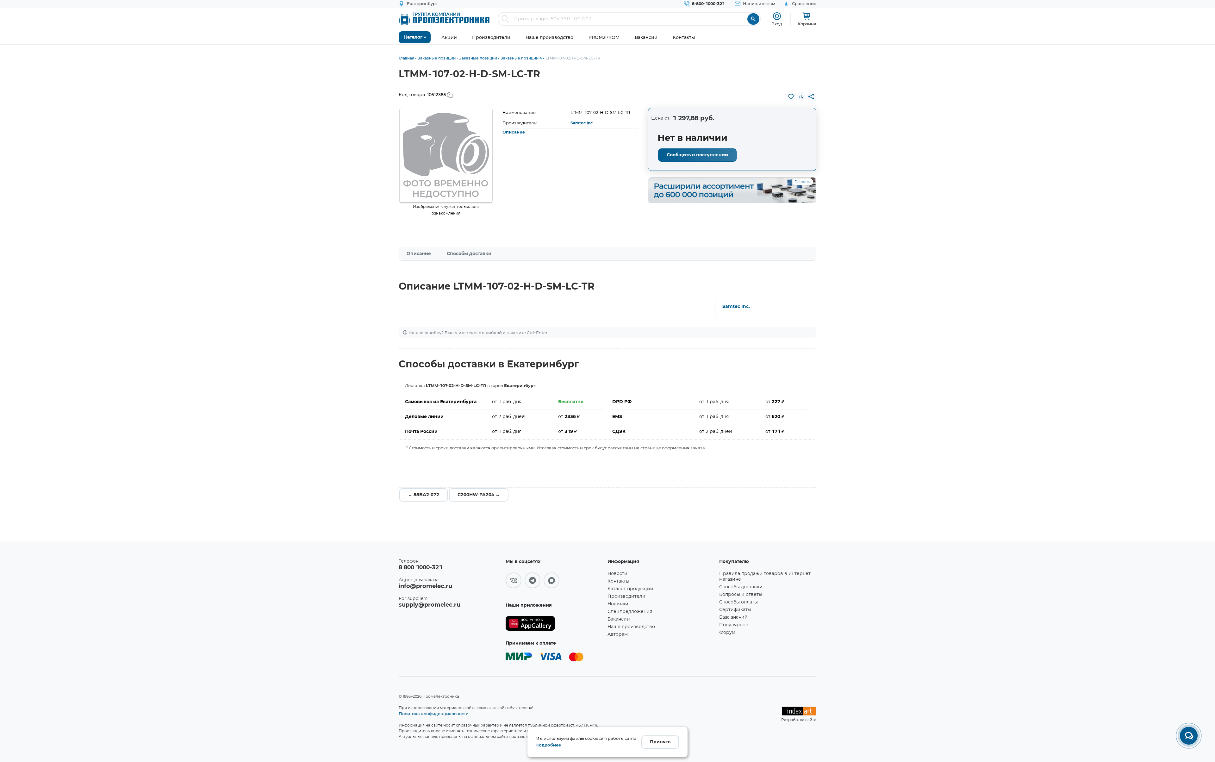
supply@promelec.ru (429, 605)
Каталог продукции (630, 589)
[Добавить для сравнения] (801, 96)
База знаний (733, 617)
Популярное (733, 625)
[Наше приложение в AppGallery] (554, 623)
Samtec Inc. (582, 123)
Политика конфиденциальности (434, 713)
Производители (626, 596)
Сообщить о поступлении (697, 155)
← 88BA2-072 (423, 495)
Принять (660, 742)
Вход (776, 23)
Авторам (618, 634)
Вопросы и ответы (740, 594)
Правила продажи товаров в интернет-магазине (765, 577)
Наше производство (631, 627)
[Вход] (777, 16)
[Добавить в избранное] (791, 96)
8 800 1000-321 (420, 568)
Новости (617, 574)
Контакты (618, 581)
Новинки (618, 604)
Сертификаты (735, 610)
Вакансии (619, 619)
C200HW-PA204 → (479, 495)
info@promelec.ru (425, 586)
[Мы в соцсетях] (513, 580)
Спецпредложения (630, 611)
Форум (727, 632)
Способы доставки (469, 254)
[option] (446, 155)
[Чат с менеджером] (1189, 736)
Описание (513, 132)
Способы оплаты (738, 602)
